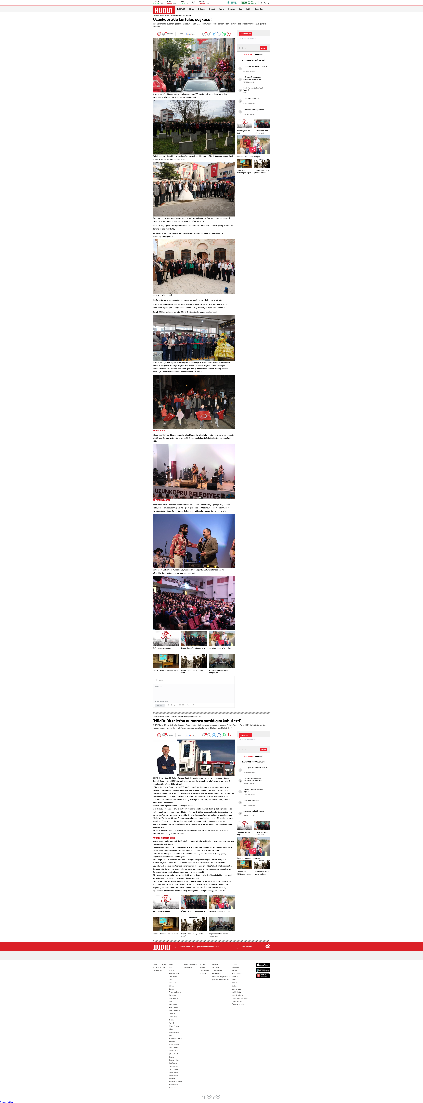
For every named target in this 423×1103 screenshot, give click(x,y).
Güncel (191, 9)
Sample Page (173, 1051)
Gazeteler (172, 995)
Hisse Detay (173, 1017)
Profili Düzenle (174, 1045)
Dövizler (172, 986)
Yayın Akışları (173, 1072)
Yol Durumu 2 (173, 1085)
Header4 (172, 1014)
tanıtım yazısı (236, 989)
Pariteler (172, 1041)
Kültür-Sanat (237, 973)
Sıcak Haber (216, 973)
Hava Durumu (173, 1007)
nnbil (170, 1035)
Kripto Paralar (174, 1026)
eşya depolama (237, 995)
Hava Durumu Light (160, 964)
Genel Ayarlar (173, 998)
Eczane (171, 989)
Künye (171, 1029)
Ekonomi (231, 9)
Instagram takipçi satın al (221, 977)
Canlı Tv (171, 980)
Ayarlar (171, 970)
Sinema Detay (174, 1060)
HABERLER (181, 9)
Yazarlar (222, 9)
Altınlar (171, 964)
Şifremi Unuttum (175, 1054)
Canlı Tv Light (158, 970)
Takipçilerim (173, 1069)
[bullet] (182, 705)
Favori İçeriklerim (175, 992)
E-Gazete (201, 9)
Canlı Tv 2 (172, 983)
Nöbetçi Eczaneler (175, 1038)
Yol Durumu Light (159, 967)
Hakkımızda (173, 1004)
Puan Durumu (173, 1048)
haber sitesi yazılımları (240, 998)
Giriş (170, 1001)
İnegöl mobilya (237, 1001)
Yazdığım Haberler (175, 1082)
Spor (241, 9)
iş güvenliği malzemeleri (220, 980)
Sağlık (248, 9)
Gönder (159, 705)
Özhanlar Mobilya (238, 1004)
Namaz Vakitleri (174, 1032)
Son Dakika (173, 1063)
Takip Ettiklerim (174, 1066)
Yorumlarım (173, 1088)
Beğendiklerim (174, 973)
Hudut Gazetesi (158, 15)
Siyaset (212, 9)
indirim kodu (236, 992)
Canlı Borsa (173, 977)
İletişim (171, 1020)
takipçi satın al (217, 970)
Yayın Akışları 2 (174, 1075)
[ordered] (179, 705)
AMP (170, 967)
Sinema (171, 1057)
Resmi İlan (259, 9)
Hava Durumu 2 (174, 1011)
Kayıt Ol (171, 1023)
